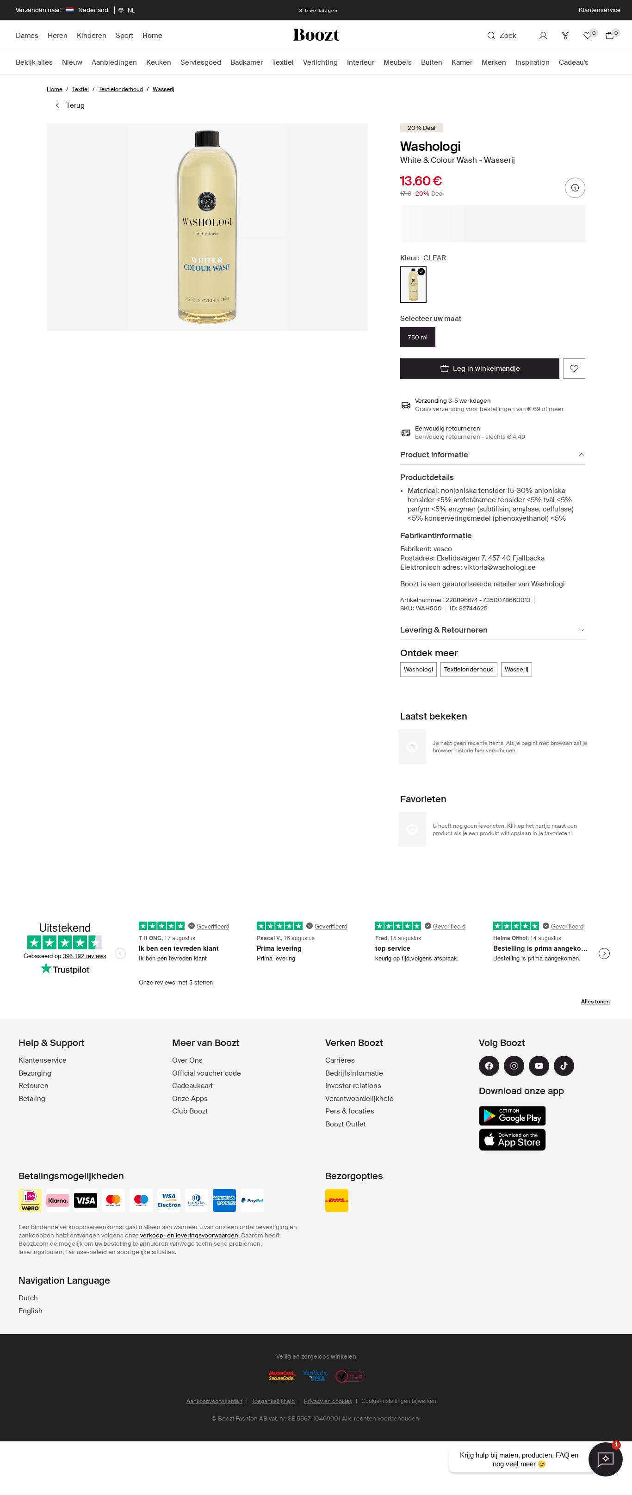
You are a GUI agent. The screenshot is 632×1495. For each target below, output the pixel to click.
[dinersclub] (196, 1201)
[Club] (565, 35)
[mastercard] (113, 1201)
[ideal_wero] (30, 1201)
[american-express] (224, 1201)
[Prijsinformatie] (575, 188)
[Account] (543, 35)
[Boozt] (316, 36)
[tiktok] (564, 1066)
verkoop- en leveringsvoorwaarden (189, 1235)
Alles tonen (595, 1001)
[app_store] (512, 1140)
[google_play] (512, 1116)
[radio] (413, 284)
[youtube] (539, 1066)
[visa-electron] (168, 1201)
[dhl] (336, 1201)
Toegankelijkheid (273, 1401)
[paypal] (252, 1201)
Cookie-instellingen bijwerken (398, 1401)
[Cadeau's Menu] (593, 63)
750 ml (418, 337)
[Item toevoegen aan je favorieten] (574, 368)
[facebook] (489, 1066)
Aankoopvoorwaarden (214, 1401)
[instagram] (514, 1066)
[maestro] (141, 1201)
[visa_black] (85, 1201)
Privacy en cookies (328, 1401)
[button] (207, 227)
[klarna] (57, 1201)
